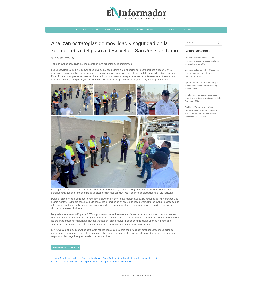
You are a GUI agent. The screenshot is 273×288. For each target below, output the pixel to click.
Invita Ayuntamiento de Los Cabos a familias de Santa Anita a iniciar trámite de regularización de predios (105, 258)
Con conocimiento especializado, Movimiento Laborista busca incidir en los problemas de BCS (202, 60)
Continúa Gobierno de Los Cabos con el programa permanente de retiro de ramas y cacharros (203, 73)
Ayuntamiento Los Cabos (66, 247)
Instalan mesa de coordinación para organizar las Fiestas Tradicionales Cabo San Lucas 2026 (203, 98)
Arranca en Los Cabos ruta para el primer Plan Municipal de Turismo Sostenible (92, 261)
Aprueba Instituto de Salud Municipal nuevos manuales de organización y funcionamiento (201, 85)
